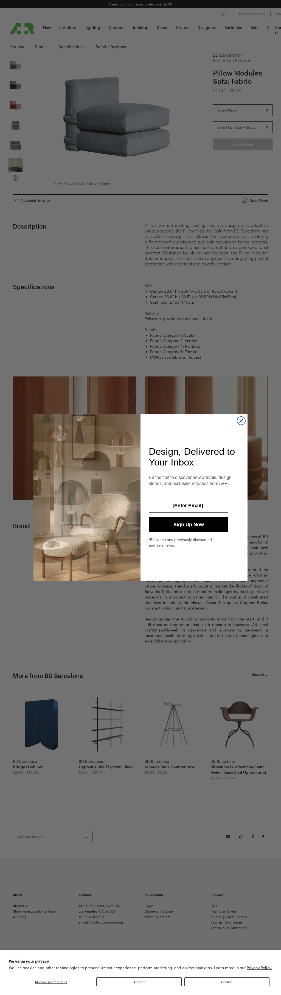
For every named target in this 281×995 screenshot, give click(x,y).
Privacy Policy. (259, 967)
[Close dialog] (241, 421)
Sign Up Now (188, 524)
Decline (227, 982)
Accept (139, 982)
